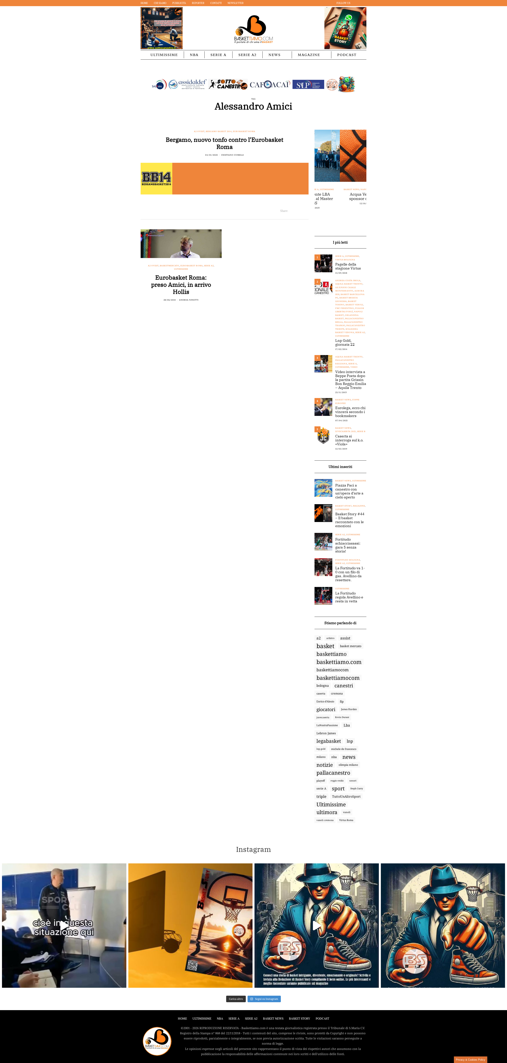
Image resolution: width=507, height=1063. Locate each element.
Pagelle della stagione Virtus (348, 266)
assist (345, 638)
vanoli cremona (325, 820)
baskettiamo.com (339, 662)
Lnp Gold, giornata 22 (345, 343)
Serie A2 (247, 54)
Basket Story (343, 506)
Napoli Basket (344, 189)
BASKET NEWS (273, 1018)
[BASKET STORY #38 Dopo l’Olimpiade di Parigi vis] (190, 925)
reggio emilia (337, 780)
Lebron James (326, 733)
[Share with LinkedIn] (301, 211)
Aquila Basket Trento (349, 284)
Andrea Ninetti (188, 300)
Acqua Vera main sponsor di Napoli (340, 196)
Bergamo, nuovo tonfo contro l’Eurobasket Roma (224, 143)
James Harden (349, 709)
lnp (350, 741)
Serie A (218, 54)
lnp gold (320, 748)
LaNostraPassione (327, 725)
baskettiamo (331, 654)
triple (321, 796)
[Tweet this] (296, 211)
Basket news (326, 189)
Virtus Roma (346, 820)
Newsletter (236, 3)
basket (325, 646)
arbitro (330, 638)
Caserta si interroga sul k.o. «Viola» (349, 440)
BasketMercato (169, 265)
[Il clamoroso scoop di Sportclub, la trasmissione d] (64, 925)
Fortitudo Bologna (347, 560)
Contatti (216, 3)
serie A (321, 788)
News (275, 54)
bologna (322, 685)
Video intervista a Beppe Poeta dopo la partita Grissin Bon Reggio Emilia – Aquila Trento (350, 380)
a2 (318, 637)
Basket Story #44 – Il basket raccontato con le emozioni (349, 520)
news (348, 757)
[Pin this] (306, 211)
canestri (344, 686)
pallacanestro (333, 773)
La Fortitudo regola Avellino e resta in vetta (349, 597)
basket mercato (350, 646)
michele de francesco (343, 749)
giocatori (325, 709)
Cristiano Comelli (232, 155)
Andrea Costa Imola (347, 280)
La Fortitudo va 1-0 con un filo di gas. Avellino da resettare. (350, 574)
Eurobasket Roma (244, 131)
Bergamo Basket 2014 (219, 131)
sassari (352, 780)
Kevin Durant (342, 717)
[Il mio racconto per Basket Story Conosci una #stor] (316, 925)
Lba (347, 725)
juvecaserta (322, 717)
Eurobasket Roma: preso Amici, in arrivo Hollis (181, 284)
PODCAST (346, 54)
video (354, 367)
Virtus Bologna (345, 259)
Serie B (361, 431)
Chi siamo (160, 3)
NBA (194, 54)
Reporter (198, 3)
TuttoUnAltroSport (346, 796)
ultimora (326, 812)
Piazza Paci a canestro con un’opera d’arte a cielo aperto (349, 491)
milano (321, 757)
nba (334, 757)
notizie (324, 765)
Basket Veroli (354, 304)
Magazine (309, 54)
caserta (320, 693)
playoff (320, 780)
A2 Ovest (199, 131)
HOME (182, 1018)
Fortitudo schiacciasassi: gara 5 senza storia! (347, 545)
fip (342, 701)
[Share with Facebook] (291, 211)
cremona (337, 693)
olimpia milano (348, 765)
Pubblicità (179, 3)
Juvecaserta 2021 (345, 431)
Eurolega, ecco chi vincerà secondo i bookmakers (350, 412)
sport (338, 789)
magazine (359, 506)
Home (144, 3)
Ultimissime (164, 54)
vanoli (346, 812)
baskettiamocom (332, 669)
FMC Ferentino (344, 308)
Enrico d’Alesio (325, 701)
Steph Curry (356, 788)
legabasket (328, 741)
